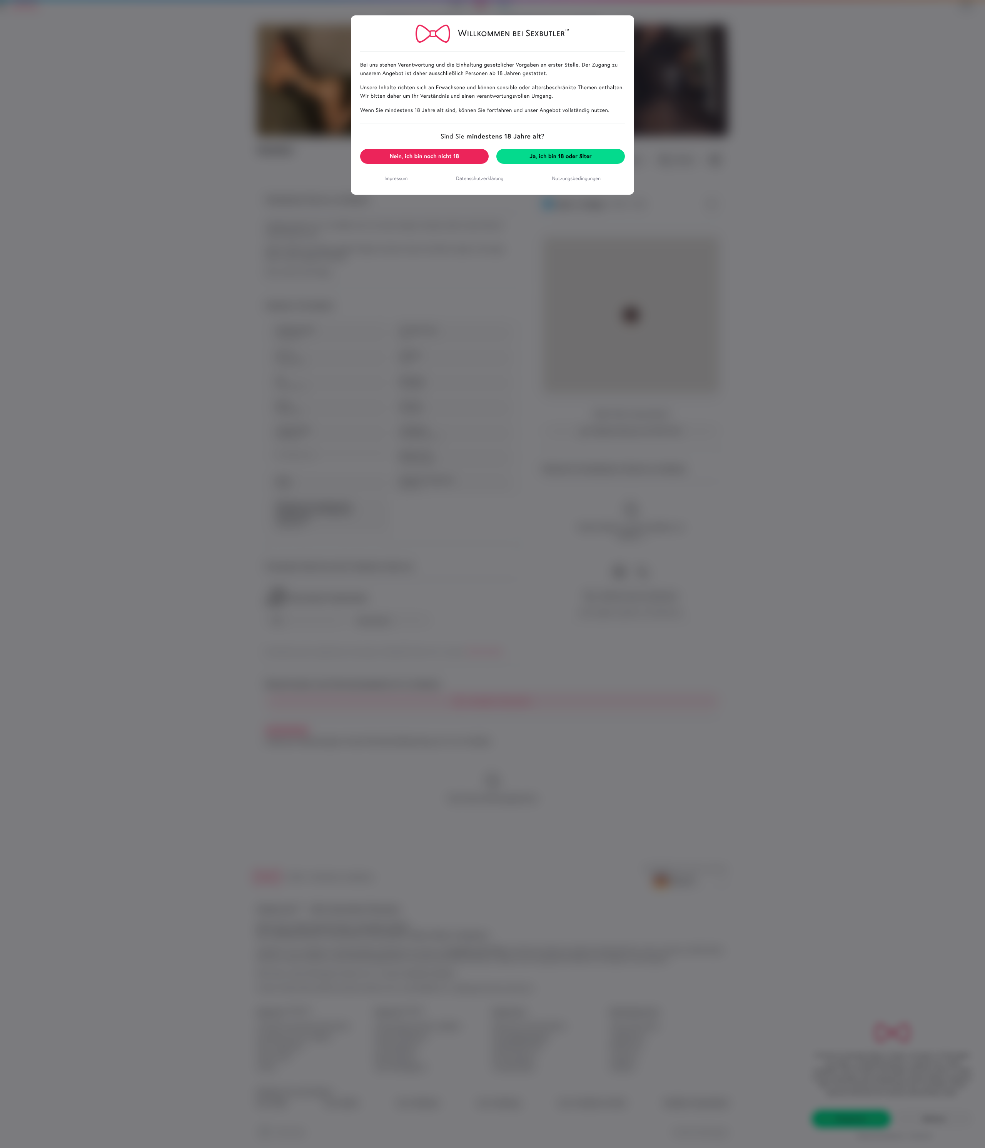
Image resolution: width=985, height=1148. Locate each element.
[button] (424, 156)
